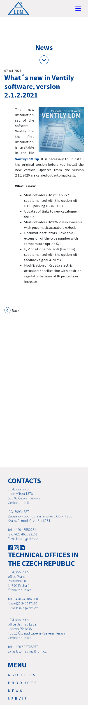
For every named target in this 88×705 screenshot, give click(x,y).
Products (23, 682)
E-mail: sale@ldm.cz (23, 538)
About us (22, 675)
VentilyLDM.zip (27, 159)
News (15, 690)
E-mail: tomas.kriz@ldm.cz (27, 651)
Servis (18, 698)
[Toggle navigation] (78, 8)
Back (15, 310)
